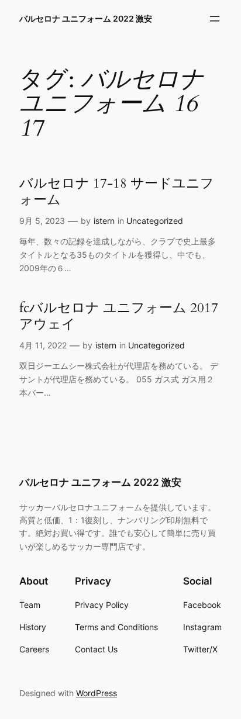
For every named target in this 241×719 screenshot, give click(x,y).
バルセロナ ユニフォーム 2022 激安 (85, 18)
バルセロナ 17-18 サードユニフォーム (116, 191)
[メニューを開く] (215, 19)
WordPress (96, 693)
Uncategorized (154, 221)
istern (104, 221)
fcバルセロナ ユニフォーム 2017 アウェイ (118, 316)
